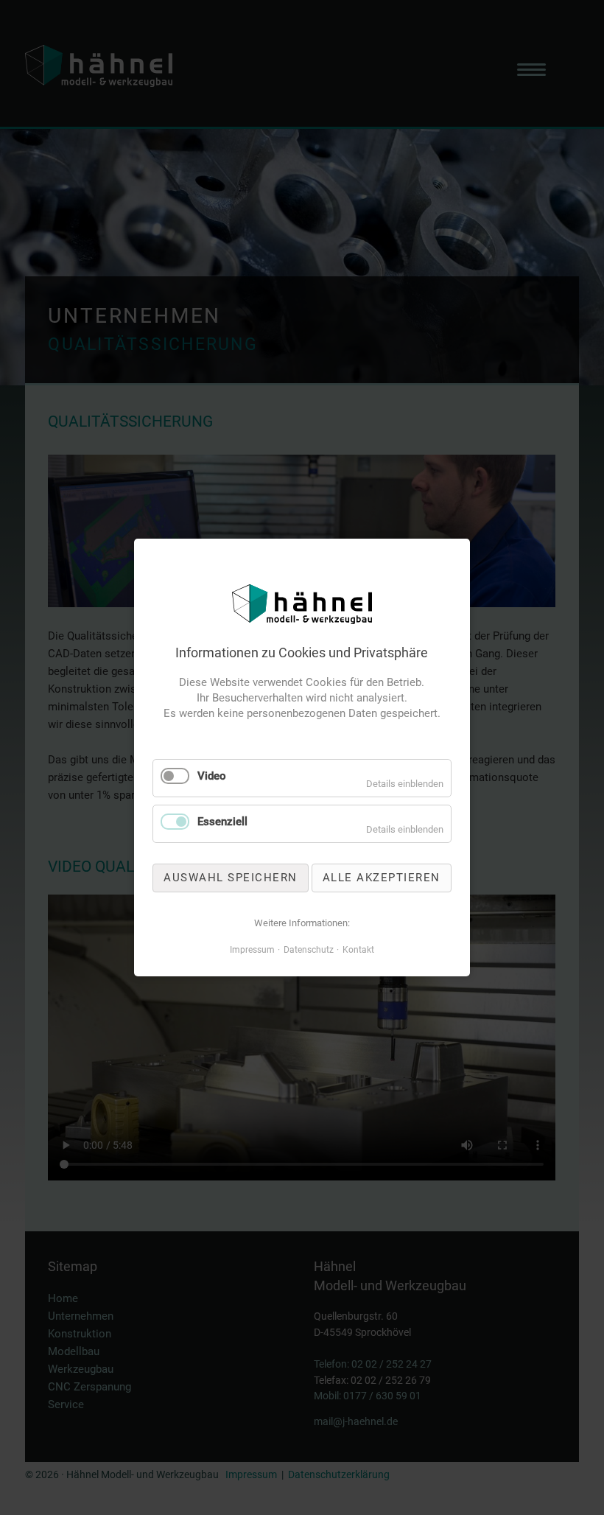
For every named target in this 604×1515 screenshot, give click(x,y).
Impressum (252, 950)
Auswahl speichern (231, 877)
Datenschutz (309, 950)
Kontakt (358, 950)
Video (211, 776)
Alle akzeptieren (381, 877)
